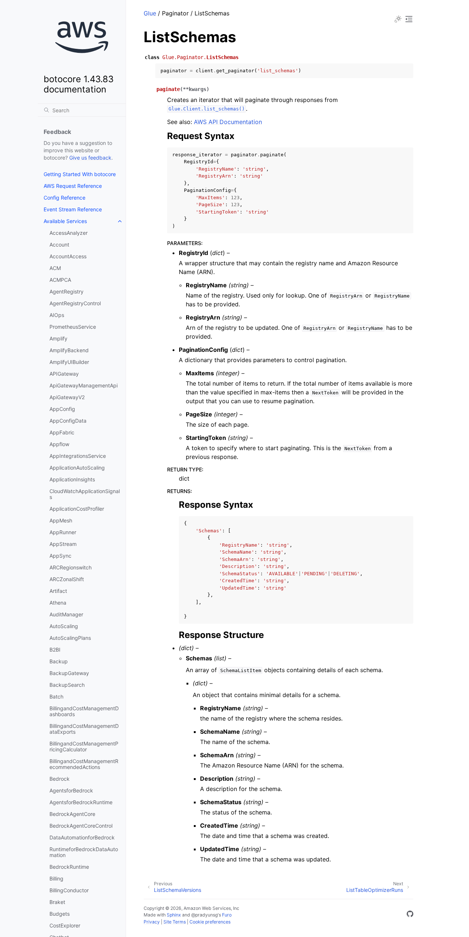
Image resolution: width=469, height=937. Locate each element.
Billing (56, 878)
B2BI (54, 649)
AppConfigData (67, 421)
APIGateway (64, 374)
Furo (227, 915)
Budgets (59, 914)
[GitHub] (410, 915)
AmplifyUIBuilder (69, 362)
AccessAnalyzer (68, 233)
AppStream (63, 544)
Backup (58, 661)
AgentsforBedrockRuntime (80, 802)
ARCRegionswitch (70, 567)
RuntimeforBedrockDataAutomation (83, 852)
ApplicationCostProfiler (76, 509)
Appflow (59, 444)
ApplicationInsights (72, 479)
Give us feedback (90, 157)
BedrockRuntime (69, 867)
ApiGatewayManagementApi (83, 385)
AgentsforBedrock (71, 790)
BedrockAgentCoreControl (80, 826)
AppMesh (60, 520)
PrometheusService (72, 327)
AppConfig (62, 409)
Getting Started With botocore (80, 174)
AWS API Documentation (228, 121)
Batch (56, 696)
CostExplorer (64, 925)
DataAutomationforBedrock (82, 837)
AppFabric (61, 432)
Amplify (58, 338)
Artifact (58, 591)
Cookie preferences (209, 922)
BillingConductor (69, 890)
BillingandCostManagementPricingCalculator (83, 746)
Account (59, 244)
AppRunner (62, 532)
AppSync (60, 556)
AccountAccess (67, 256)
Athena (57, 602)
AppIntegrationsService (77, 456)
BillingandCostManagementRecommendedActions (83, 764)
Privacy (152, 922)
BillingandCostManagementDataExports (84, 729)
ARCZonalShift (66, 579)
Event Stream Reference (73, 209)
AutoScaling (63, 626)
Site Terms (174, 922)
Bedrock (59, 779)
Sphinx (174, 915)
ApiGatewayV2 (67, 397)
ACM (55, 268)
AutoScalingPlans (70, 638)
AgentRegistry (66, 291)
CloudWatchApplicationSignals (84, 494)
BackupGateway (69, 673)
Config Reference (64, 197)
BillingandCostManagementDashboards (84, 711)
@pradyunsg (204, 915)
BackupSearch (67, 685)
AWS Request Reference (73, 186)
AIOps (56, 315)
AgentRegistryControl (75, 303)
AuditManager (66, 614)
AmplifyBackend (69, 350)
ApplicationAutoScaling (77, 467)
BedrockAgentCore (72, 814)
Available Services (65, 221)
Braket (57, 902)
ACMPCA (60, 280)
